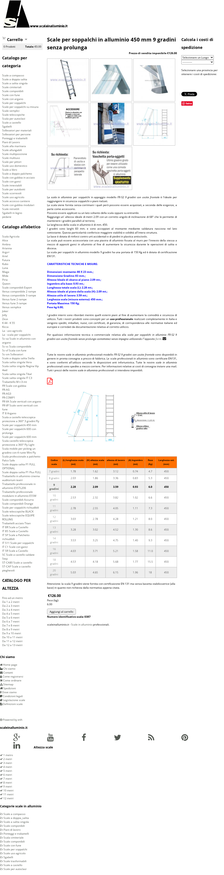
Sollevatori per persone (16, 134)
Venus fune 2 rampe (14, 299)
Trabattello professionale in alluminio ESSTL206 (19, 486)
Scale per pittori (11, 162)
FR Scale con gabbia (14, 386)
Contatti (8, 672)
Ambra (6, 244)
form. (159, 339)
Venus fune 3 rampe (14, 303)
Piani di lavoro (12, 830)
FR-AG (6, 390)
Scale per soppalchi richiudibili (20, 507)
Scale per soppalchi (14, 103)
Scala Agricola (10, 236)
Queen (6, 283)
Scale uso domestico (14, 166)
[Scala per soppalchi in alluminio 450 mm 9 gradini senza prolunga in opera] (111, 143)
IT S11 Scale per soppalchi (18, 543)
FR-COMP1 (8, 397)
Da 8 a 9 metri (10, 629)
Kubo (5, 264)
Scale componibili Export (17, 287)
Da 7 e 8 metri (10, 625)
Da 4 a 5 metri (10, 613)
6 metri (7, 775)
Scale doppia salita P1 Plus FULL (21, 472)
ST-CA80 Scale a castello (17, 562)
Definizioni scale (12, 704)
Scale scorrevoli (11, 193)
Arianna (7, 248)
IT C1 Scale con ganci (15, 547)
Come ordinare (11, 680)
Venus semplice (11, 307)
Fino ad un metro (12, 598)
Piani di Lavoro (11, 142)
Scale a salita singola (15, 83)
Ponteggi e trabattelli (15, 138)
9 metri (7, 786)
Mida (5, 276)
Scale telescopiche (13, 115)
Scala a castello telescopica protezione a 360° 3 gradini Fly (20, 419)
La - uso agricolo (12, 331)
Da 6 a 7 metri (10, 621)
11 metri (8, 794)
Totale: (29, 46)
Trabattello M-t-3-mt (14, 382)
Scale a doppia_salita (16, 818)
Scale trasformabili (14, 861)
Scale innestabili (12, 185)
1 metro (8, 755)
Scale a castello (11, 122)
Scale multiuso (11, 158)
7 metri (7, 778)
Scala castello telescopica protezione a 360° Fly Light (18, 443)
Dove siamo (9, 692)
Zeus (5, 319)
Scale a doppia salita (14, 79)
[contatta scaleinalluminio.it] (164, 338)
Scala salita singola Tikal (17, 374)
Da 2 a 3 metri (10, 606)
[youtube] (50, 739)
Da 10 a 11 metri (12, 637)
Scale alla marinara (14, 146)
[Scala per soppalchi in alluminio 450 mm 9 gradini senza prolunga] (68, 99)
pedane (6, 217)
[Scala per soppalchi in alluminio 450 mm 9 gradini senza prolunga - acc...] (68, 187)
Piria (5, 280)
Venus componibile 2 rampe (19, 291)
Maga (5, 272)
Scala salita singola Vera (17, 362)
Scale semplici (10, 111)
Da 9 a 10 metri (11, 633)
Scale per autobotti (13, 189)
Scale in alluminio (81, 624)
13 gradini (54, 529)
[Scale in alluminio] (35, 14)
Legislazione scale (13, 700)
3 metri (7, 763)
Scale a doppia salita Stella (18, 358)
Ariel (5, 256)
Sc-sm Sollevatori (12, 354)
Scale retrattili (10, 209)
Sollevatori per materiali (17, 130)
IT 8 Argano (9, 413)
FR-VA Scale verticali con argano (21, 401)
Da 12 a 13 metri (12, 645)
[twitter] (117, 739)
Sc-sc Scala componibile (16, 346)
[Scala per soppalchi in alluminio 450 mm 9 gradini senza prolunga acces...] (68, 143)
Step (5, 558)
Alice (5, 240)
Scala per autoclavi (13, 118)
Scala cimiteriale (13, 837)
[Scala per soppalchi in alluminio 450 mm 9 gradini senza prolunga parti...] (111, 99)
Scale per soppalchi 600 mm (19, 437)
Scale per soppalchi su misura (20, 107)
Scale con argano (12, 99)
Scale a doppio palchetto (17, 173)
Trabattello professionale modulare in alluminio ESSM (19, 494)
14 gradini (54, 540)
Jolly (4, 315)
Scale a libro (9, 170)
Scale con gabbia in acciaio (18, 177)
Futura (6, 260)
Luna (5, 268)
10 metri (8, 790)
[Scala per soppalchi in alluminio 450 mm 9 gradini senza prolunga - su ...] (111, 187)
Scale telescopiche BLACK (17, 511)
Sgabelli (7, 126)
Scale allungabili (12, 150)
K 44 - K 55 (8, 323)
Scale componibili (12, 91)
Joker (5, 311)
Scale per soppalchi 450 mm (19, 425)
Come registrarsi (12, 676)
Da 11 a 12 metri (12, 641)
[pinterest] (184, 739)
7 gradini (54, 471)
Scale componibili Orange (17, 503)
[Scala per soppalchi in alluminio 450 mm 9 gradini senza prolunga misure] (154, 143)
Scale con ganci (11, 181)
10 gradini (54, 497)
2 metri (7, 759)
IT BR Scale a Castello (15, 527)
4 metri (7, 767)
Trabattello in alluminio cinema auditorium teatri (21, 478)
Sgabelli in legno (12, 213)
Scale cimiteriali (11, 87)
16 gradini (54, 551)
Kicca (5, 327)
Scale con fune (11, 95)
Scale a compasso (13, 75)
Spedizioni (9, 688)
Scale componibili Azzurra (18, 500)
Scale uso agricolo (13, 197)
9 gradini (54, 487)
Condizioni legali (12, 696)
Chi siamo (9, 668)
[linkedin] (16, 747)
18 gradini (54, 562)
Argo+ (6, 252)
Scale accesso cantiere (16, 201)
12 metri (8, 798)
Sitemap (8, 684)
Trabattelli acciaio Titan (16, 523)
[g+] (16, 739)
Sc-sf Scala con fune (14, 350)
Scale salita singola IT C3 (17, 378)
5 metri (7, 771)
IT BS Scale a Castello (15, 531)
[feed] (151, 739)
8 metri (7, 782)
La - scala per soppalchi (16, 335)
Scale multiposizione (14, 154)
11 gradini (54, 508)
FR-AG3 (6, 393)
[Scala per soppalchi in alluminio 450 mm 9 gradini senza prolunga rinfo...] (154, 99)
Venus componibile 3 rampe (19, 295)
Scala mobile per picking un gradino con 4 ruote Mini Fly (19, 450)
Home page (9, 665)
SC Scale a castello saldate (18, 555)
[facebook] (84, 739)
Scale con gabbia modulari (18, 205)
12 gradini (54, 519)
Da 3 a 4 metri (10, 610)
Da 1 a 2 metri (10, 602)
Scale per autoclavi (14, 869)
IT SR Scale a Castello (15, 551)
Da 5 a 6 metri (10, 617)
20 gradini (54, 572)
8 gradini (54, 478)
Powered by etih (12, 720)
